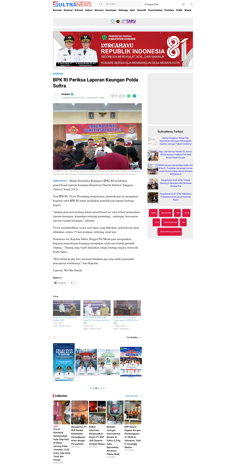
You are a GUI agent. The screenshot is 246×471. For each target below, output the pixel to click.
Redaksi (66, 94)
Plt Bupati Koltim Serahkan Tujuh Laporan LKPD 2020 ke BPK (125, 320)
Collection (61, 396)
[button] (91, 388)
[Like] (112, 96)
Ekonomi (58, 73)
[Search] (100, 4)
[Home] (183, 4)
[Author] (56, 96)
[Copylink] (134, 96)
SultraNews (60, 181)
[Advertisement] (170, 100)
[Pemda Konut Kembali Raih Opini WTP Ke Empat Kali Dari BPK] (97, 308)
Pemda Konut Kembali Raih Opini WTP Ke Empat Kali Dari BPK (96, 320)
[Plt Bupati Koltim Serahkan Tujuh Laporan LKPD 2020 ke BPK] (127, 308)
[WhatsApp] (128, 96)
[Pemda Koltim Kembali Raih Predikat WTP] (66, 308)
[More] (140, 96)
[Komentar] (120, 96)
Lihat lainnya (131, 396)
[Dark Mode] (191, 4)
